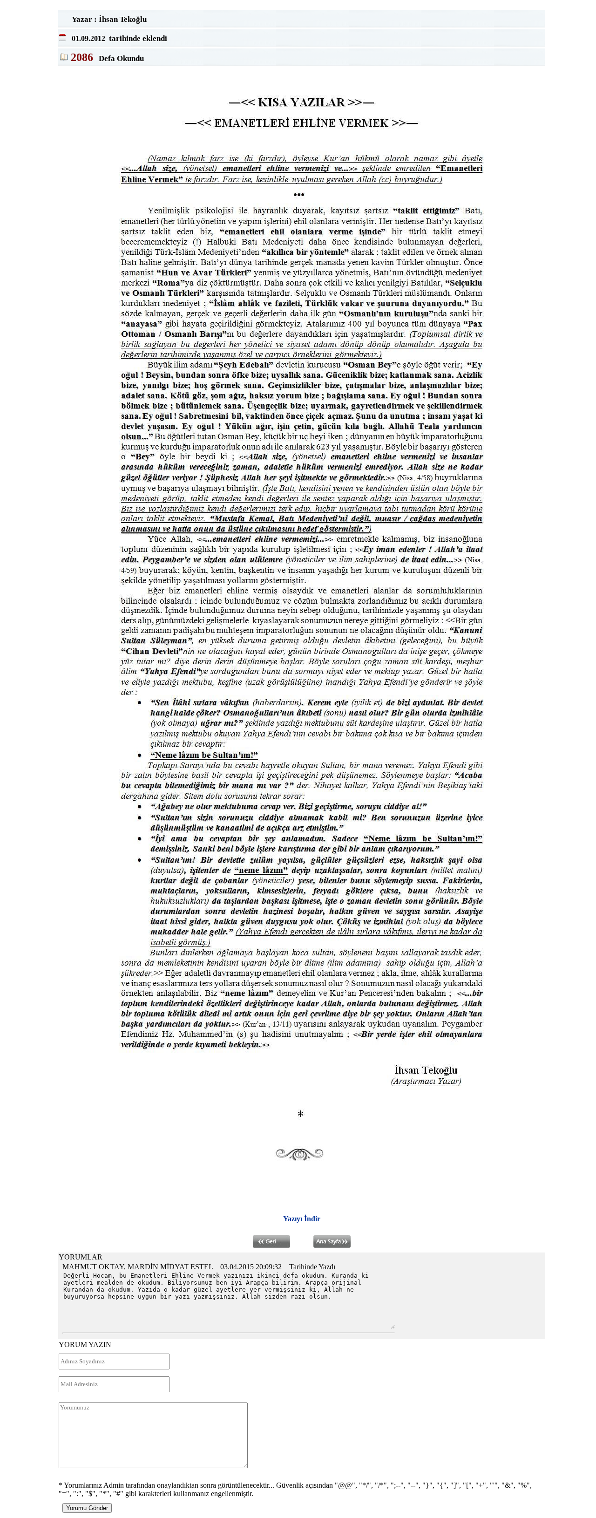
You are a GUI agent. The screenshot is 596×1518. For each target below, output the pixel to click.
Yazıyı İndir (301, 1219)
